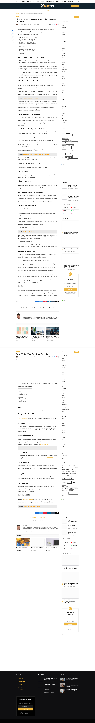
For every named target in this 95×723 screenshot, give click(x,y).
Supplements (64, 106)
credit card (75, 134)
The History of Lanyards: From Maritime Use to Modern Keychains (22, 549)
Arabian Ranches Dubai (71, 465)
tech (75, 157)
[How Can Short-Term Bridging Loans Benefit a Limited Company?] (37, 542)
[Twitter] (12, 34)
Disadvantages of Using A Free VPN (26, 42)
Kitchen (63, 488)
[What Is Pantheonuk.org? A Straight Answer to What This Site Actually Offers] (23, 331)
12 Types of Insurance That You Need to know (73, 186)
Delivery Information (22, 683)
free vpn (36, 83)
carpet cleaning (65, 134)
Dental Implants (64, 142)
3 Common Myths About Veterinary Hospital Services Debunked (72, 685)
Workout (63, 122)
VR (62, 118)
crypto (63, 136)
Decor (63, 37)
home (68, 150)
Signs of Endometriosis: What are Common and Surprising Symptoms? (71, 266)
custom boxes (65, 138)
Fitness (63, 51)
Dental (71, 140)
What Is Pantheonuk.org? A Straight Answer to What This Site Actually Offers (22, 337)
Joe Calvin (21, 24)
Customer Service (21, 681)
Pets (62, 92)
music (63, 155)
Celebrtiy (63, 29)
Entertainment (64, 44)
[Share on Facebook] (52, 24)
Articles (63, 132)
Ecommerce (64, 41)
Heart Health (64, 71)
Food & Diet (64, 53)
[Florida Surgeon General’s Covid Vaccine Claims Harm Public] (70, 242)
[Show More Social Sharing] (58, 24)
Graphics (63, 60)
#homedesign (64, 465)
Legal (63, 76)
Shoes (63, 99)
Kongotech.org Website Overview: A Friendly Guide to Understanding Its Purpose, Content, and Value (52, 338)
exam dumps (64, 145)
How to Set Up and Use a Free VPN (26, 45)
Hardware (63, 62)
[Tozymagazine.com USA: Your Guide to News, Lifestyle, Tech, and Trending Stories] (37, 331)
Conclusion (22, 53)
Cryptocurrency (64, 36)
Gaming (63, 58)
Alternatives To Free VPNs (25, 52)
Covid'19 (63, 34)
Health (42, 1)
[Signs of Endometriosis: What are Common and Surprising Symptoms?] (70, 259)
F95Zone (69, 145)
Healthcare (64, 150)
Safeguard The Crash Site (24, 393)
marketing (76, 153)
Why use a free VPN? (23, 47)
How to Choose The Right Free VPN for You (27, 43)
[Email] (12, 42)
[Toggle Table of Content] (35, 38)
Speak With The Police (23, 394)
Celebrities (64, 27)
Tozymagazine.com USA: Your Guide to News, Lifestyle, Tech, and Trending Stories (37, 337)
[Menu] (16, 2)
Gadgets (63, 55)
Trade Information (23, 398)
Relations (63, 97)
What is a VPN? (22, 46)
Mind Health (64, 81)
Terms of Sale (20, 679)
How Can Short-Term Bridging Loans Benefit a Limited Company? (37, 549)
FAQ (19, 686)
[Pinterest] (12, 39)
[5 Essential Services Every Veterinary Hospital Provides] (62, 691)
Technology (64, 109)
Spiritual (63, 102)
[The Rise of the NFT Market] (64, 192)
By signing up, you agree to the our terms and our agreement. (70, 293)
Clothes (63, 32)
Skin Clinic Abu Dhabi (65, 157)
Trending (63, 113)
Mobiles (63, 83)
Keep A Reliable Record (24, 395)
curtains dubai (74, 136)
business (76, 132)
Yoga (63, 160)
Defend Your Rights (23, 402)
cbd (71, 134)
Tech (33, 1)
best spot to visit (68, 467)
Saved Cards (20, 689)
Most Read (63, 85)
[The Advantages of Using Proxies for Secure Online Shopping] (52, 542)
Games (63, 57)
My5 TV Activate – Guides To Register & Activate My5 (73, 197)
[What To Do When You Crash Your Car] (37, 370)
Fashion (64, 1)
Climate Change (64, 30)
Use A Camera (22, 397)
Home (23, 1)
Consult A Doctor (22, 401)
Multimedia (63, 87)
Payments (20, 684)
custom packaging (65, 140)
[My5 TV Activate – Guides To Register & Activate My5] (64, 197)
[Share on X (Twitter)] (54, 24)
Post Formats (64, 95)
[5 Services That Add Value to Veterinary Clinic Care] (62, 679)
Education (63, 43)
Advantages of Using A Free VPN (26, 40)
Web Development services (73, 159)
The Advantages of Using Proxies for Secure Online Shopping (51, 549)
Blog (24, 13)
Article (63, 23)
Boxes (72, 132)
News (38, 1)
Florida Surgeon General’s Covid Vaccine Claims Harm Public (71, 249)
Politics (63, 94)
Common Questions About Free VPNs (26, 50)
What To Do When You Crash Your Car (28, 307)
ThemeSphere (30, 721)
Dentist (70, 142)
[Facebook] (12, 31)
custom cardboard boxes (73, 138)
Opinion (63, 90)
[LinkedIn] (12, 36)
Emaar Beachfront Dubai (70, 478)
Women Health (64, 120)
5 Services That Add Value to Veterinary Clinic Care (72, 679)
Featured (63, 48)
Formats (69, 148)
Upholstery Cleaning (65, 159)
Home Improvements (65, 74)
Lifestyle (58, 1)
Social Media (64, 101)
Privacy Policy (72, 293)
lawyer (67, 153)
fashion (73, 145)
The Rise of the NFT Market (72, 191)
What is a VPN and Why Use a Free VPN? (27, 39)
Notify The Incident (23, 400)
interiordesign (73, 151)
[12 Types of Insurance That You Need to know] (64, 186)
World (63, 124)
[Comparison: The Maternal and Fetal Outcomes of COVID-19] (70, 226)
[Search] (78, 1)
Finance (63, 50)
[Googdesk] (47, 6)
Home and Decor (50, 1)
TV (62, 115)
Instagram (72, 150)
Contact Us (70, 1)
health (74, 148)
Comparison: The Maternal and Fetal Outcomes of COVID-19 (71, 233)
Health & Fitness (64, 69)
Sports (63, 104)
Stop (20, 391)
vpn (18, 32)
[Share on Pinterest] (56, 24)
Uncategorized (64, 116)
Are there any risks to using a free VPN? (27, 49)
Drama (63, 39)
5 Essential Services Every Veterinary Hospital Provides (72, 690)
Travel (63, 111)
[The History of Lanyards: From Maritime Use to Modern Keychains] (23, 542)
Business (28, 1)
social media (71, 157)
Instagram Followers (66, 151)
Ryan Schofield (67, 251)
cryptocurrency (68, 136)
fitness (64, 148)
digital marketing (75, 142)
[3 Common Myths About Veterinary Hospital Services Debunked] (62, 685)
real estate (70, 155)
